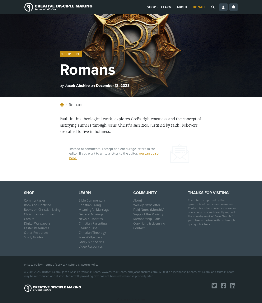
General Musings (91, 214)
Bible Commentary (92, 200)
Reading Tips (88, 228)
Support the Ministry (148, 214)
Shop (151, 7)
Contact (139, 228)
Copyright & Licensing (149, 223)
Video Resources (91, 246)
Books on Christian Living (42, 209)
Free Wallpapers (90, 237)
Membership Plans (147, 219)
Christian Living (90, 205)
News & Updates (91, 219)
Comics (29, 219)
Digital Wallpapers (37, 223)
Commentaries (34, 200)
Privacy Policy (33, 264)
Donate (199, 7)
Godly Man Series (91, 242)
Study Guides (33, 237)
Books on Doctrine (37, 205)
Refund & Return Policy (83, 264)
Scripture (70, 54)
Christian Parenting (93, 223)
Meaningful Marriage (94, 209)
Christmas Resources (39, 214)
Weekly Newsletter (146, 205)
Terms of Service (54, 264)
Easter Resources (36, 228)
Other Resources (36, 233)
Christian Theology (92, 233)
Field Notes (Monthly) (148, 209)
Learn (166, 7)
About (182, 7)
